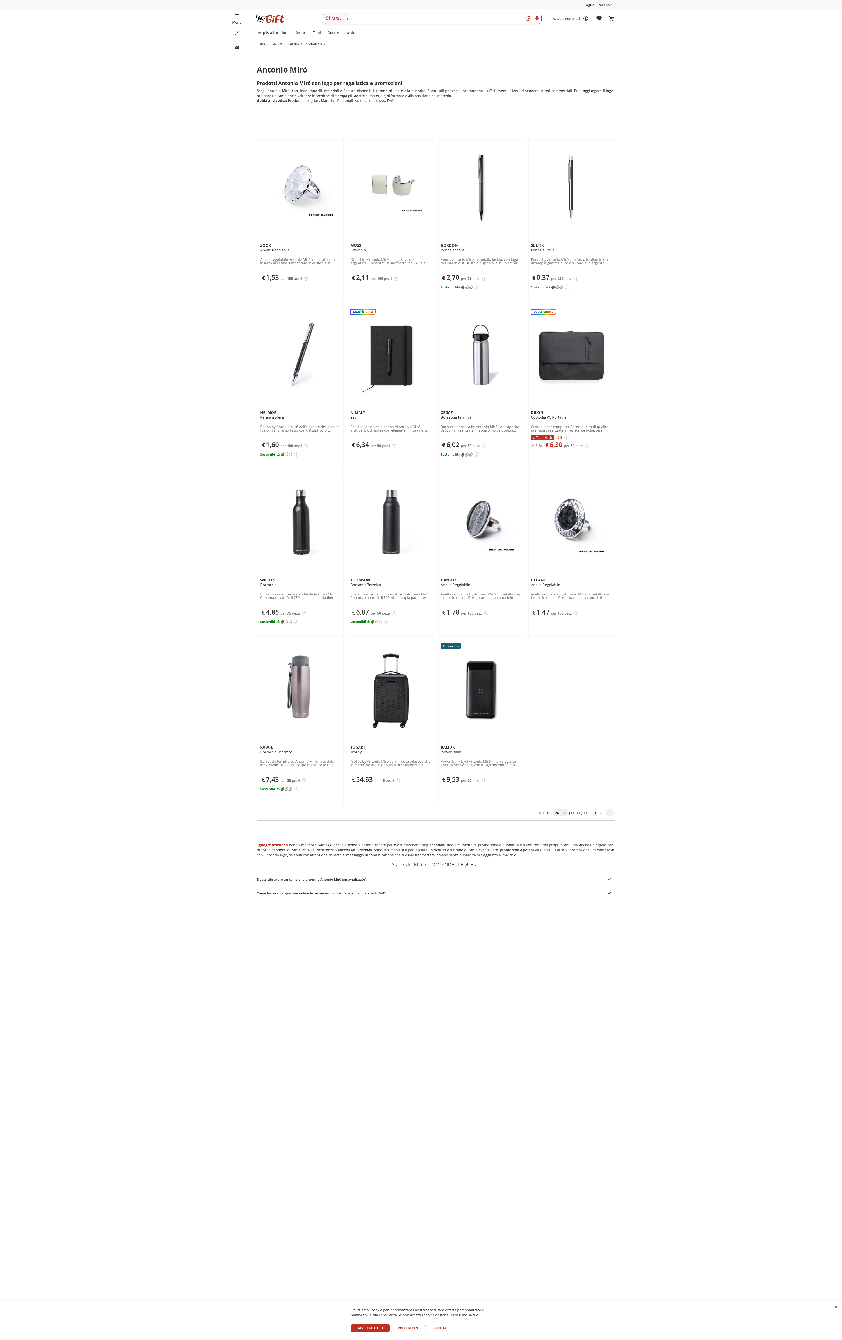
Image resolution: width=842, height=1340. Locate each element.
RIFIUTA (440, 1328)
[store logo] (270, 18)
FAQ (390, 100)
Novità (351, 32)
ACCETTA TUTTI (370, 1328)
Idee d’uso (376, 100)
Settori (300, 32)
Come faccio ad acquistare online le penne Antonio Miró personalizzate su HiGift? (321, 893)
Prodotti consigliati (303, 100)
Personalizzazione (352, 100)
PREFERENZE (408, 1328)
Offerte (333, 32)
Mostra (545, 812)
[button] (605, 5)
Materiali (328, 100)
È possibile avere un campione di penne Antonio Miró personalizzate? (312, 879)
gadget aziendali (273, 844)
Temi (317, 32)
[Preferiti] (599, 18)
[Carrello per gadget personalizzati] (611, 18)
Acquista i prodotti (273, 32)
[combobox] (432, 18)
